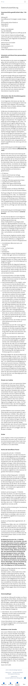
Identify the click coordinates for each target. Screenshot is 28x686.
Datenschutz (14, 676)
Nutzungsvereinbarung (14, 674)
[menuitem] (4, 684)
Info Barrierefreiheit (18, 672)
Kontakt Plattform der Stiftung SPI (13, 678)
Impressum (8, 672)
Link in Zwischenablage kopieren (14, 670)
